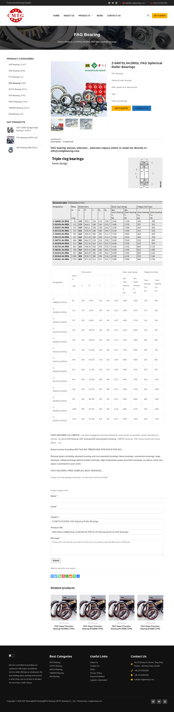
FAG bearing (72, 439)
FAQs (92, 669)
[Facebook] (109, 3)
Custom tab (68, 142)
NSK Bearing (14, 71)
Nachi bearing (109, 439)
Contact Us (95, 666)
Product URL (57, 528)
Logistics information (98, 680)
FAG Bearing (14, 83)
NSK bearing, (97, 439)
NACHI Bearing (15, 102)
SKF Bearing (14, 64)
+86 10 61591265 (141, 670)
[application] (91, 15)
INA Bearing (14, 114)
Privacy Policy (96, 673)
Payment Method (97, 676)
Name (54, 496)
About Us (94, 662)
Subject (55, 517)
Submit (56, 560)
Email (54, 506)
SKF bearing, (85, 439)
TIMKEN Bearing (16, 108)
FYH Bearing (14, 77)
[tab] (56, 141)
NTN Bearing (14, 95)
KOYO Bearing (15, 89)
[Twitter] (113, 3)
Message (56, 538)
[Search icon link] (148, 16)
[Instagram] (116, 3)
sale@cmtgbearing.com (144, 679)
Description (56, 142)
